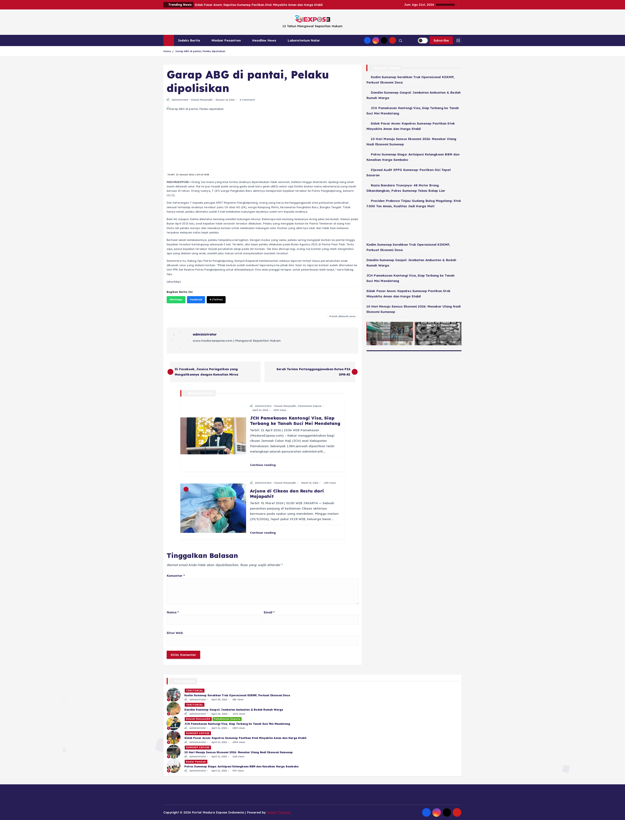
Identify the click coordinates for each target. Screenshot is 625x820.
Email (269, 612)
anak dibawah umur (343, 316)
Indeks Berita (189, 40)
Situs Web (175, 633)
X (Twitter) (216, 299)
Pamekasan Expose (309, 406)
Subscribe (441, 40)
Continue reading (263, 465)
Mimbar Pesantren (226, 40)
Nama (173, 612)
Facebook (196, 299)
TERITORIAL (194, 690)
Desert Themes (279, 812)
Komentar (176, 576)
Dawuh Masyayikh (202, 99)
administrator (180, 99)
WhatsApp (176, 299)
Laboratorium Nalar (304, 40)
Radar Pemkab (196, 761)
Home (167, 51)
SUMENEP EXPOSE (198, 733)
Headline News (264, 40)
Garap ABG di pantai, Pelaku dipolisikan (200, 51)
